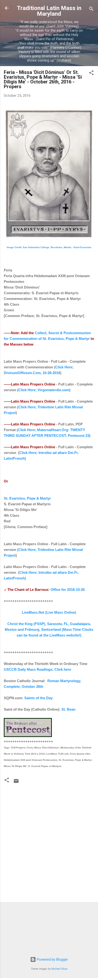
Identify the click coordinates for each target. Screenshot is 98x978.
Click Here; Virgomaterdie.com (43, 390)
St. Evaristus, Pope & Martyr (27, 498)
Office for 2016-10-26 (67, 590)
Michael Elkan (59, 968)
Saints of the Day (38, 698)
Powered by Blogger (52, 959)
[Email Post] (16, 782)
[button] (91, 73)
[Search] (91, 9)
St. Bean (68, 709)
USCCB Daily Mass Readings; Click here (37, 669)
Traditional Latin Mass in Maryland (49, 11)
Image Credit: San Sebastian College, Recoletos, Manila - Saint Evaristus (49, 247)
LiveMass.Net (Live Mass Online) (49, 612)
